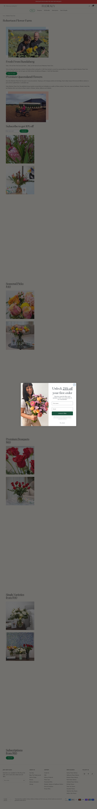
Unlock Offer (62, 413)
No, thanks (62, 423)
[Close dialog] (74, 385)
